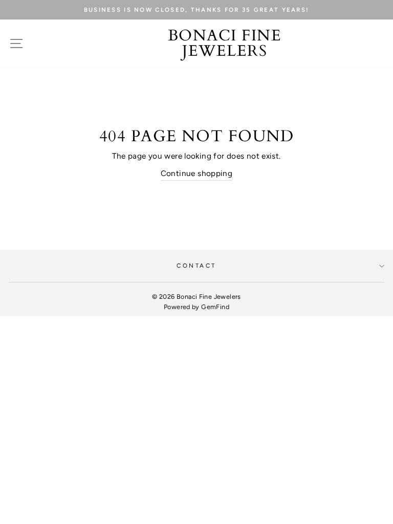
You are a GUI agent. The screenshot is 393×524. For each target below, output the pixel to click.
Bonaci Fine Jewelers (225, 43)
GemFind (215, 307)
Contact (196, 265)
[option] (196, 9)
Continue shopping (197, 173)
